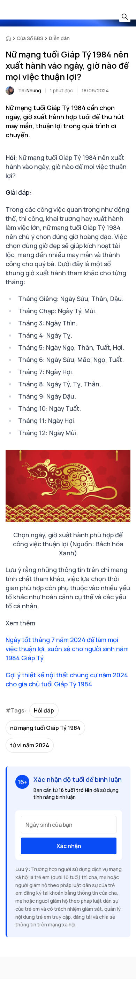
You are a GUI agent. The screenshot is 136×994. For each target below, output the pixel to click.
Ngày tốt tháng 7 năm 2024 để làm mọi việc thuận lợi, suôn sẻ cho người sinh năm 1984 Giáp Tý (67, 648)
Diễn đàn (59, 38)
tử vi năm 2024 (29, 745)
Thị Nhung (29, 90)
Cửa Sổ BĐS (30, 38)
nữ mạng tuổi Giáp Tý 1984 (45, 728)
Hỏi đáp (44, 710)
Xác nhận (68, 846)
